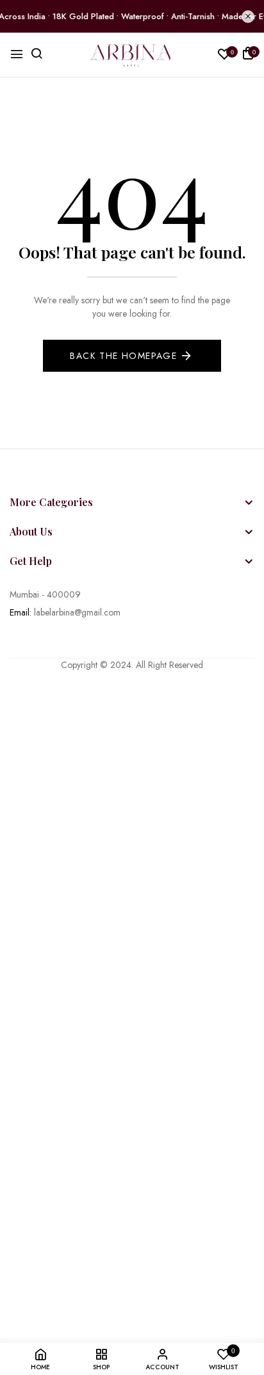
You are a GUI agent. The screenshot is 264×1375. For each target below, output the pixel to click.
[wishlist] (224, 56)
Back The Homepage (123, 355)
